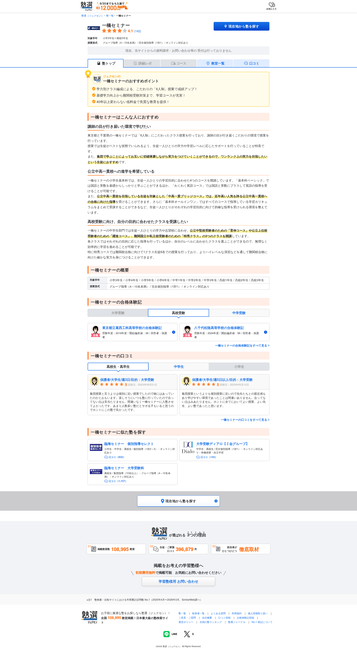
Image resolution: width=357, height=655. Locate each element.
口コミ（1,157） (118, 481)
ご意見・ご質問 (187, 617)
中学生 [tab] (179, 366)
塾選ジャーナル (236, 622)
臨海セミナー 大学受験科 (124, 467)
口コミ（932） (117, 457)
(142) (137, 31)
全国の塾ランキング (211, 622)
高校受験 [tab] (178, 312)
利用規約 (237, 613)
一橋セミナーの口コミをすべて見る (244, 419)
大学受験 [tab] (118, 312)
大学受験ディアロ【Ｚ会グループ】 (222, 443)
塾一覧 (110, 15)
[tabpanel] (178, 332)
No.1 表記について (262, 622)
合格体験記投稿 (245, 617)
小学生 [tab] (239, 366)
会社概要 (207, 617)
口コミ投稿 (224, 617)
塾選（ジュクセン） (92, 15)
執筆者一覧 (198, 613)
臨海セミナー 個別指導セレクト (129, 443)
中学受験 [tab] (239, 312)
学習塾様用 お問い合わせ (178, 581)
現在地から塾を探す (243, 26)
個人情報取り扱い (258, 613)
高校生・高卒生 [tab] (118, 366)
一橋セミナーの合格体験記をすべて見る (241, 345)
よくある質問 (218, 613)
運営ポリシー (185, 622)
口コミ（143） (209, 457)
